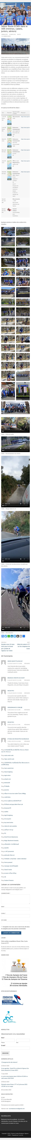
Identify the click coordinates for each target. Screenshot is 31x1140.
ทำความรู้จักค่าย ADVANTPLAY (12, 800)
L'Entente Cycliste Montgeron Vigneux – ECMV (9, 10)
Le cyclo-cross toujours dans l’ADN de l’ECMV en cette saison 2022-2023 (14, 1077)
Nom (3, 906)
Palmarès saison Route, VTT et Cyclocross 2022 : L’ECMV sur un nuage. (14, 1085)
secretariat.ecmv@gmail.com (17, 1108)
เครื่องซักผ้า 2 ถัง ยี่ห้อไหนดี (11, 844)
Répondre (27, 663)
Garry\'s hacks (8, 869)
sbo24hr (6, 848)
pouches (6, 790)
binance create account (16, 678)
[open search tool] (17, 14)
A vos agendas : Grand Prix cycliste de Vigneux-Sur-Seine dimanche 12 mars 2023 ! (15, 1069)
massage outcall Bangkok (11, 866)
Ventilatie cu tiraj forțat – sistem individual (15, 858)
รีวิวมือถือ (6, 786)
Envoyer (5, 1053)
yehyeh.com (7, 779)
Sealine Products (8, 880)
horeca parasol (8, 862)
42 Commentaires (6, 36)
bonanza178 (7, 808)
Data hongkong (8, 771)
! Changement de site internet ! (9, 1062)
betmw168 (7, 782)
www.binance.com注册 (15, 707)
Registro (11, 690)
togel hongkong (8, 815)
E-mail (3, 913)
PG (5, 833)
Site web (3, 920)
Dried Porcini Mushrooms (11, 837)
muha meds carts (8, 755)
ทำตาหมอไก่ (7, 818)
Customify (20, 1135)
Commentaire (5, 893)
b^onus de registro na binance (18, 739)
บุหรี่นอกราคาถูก (8, 829)
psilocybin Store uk (9, 855)
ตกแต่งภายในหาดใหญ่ (10, 873)
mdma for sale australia (10, 826)
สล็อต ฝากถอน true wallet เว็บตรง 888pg (15, 793)
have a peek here (9, 768)
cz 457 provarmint (9, 851)
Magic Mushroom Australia (11, 840)
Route (19, 34)
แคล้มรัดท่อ (7, 797)
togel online (7, 775)
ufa (5, 876)
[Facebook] (27, 12)
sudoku (6, 811)
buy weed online (8, 822)
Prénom (3, 1042)
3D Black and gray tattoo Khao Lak (13, 804)
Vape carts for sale (9, 759)
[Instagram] (27, 15)
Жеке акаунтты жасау (15, 661)
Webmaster (4, 34)
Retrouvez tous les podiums (9, 1119)
